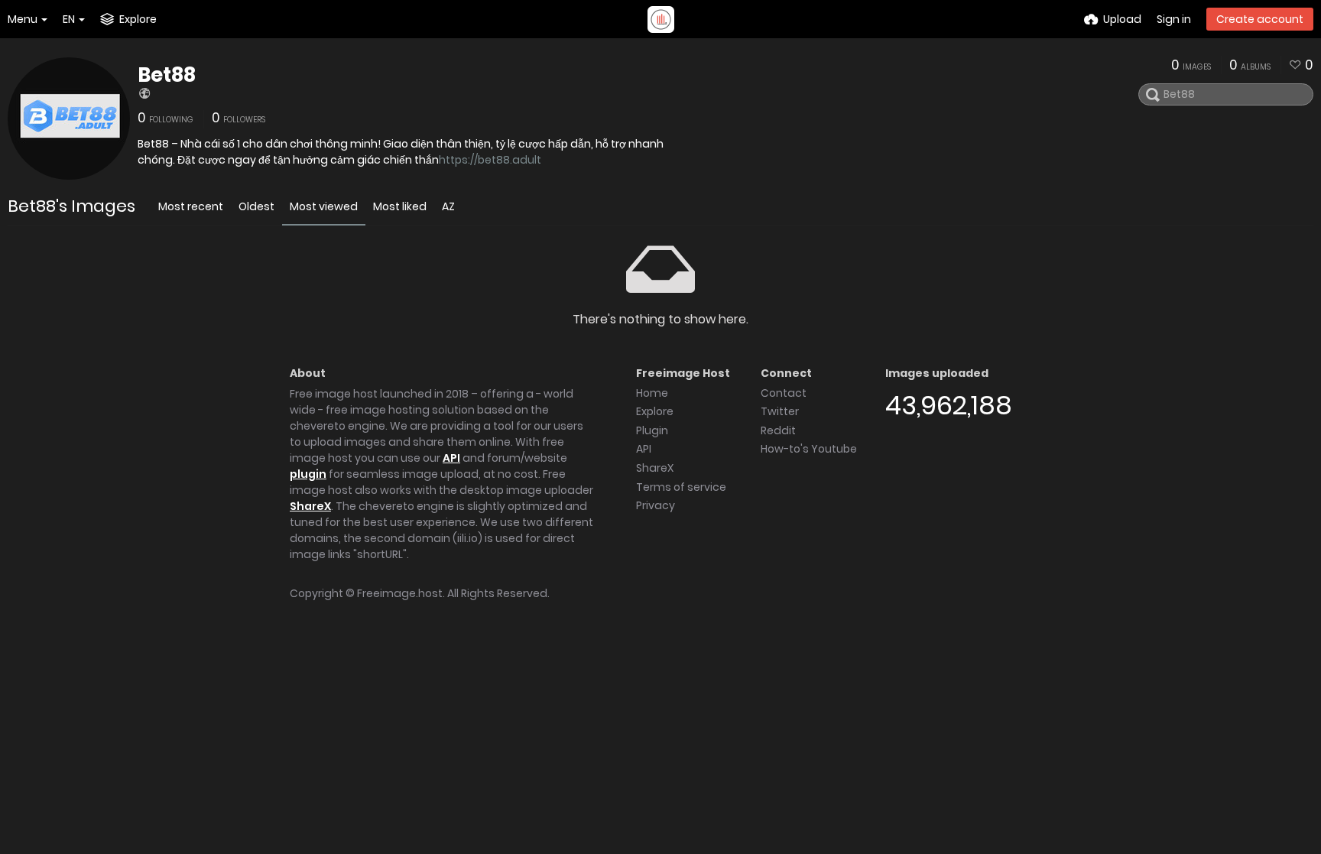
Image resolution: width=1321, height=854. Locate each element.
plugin (308, 474)
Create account (1259, 19)
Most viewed (324, 206)
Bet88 (167, 75)
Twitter (780, 411)
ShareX (310, 506)
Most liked (400, 206)
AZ (448, 206)
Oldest (256, 206)
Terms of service (681, 487)
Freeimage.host (400, 593)
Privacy (655, 505)
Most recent (190, 206)
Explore (654, 411)
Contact (784, 393)
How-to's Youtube (809, 448)
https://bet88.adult (490, 159)
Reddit (778, 430)
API (451, 458)
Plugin (652, 430)
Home (652, 393)
